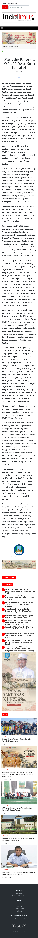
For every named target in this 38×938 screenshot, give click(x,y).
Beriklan (19, 893)
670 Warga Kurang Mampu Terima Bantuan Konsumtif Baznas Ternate (17, 809)
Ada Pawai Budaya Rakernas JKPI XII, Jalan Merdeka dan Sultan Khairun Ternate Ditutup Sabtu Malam (17, 774)
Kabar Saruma (13, 46)
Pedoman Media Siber (19, 896)
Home (6, 46)
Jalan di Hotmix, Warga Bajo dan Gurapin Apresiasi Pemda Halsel (16, 740)
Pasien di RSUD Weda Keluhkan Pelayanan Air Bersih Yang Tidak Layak (18, 840)
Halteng (5, 836)
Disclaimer (19, 911)
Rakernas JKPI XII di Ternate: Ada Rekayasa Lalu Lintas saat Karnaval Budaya (19, 873)
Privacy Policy (19, 909)
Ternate (5, 770)
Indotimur (19, 904)
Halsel (4, 736)
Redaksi (19, 906)
